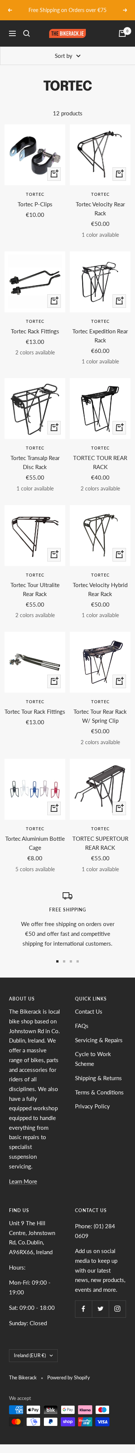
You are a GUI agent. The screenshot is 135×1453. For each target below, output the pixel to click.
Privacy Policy (92, 1106)
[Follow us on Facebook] (83, 1308)
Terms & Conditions (99, 1092)
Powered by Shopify (68, 1377)
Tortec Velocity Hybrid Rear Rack (100, 589)
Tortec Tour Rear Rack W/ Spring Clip (100, 716)
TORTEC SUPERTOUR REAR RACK (100, 843)
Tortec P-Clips (35, 204)
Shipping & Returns (98, 1078)
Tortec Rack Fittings (35, 331)
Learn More (23, 1181)
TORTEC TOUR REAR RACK (100, 462)
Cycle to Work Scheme (93, 1058)
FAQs (81, 1025)
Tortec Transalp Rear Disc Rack (35, 462)
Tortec (35, 194)
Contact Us (88, 1011)
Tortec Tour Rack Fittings (34, 711)
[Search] (26, 33)
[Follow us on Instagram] (117, 1308)
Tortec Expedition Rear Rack (100, 336)
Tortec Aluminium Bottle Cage (35, 843)
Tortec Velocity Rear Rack (100, 208)
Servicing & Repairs (99, 1040)
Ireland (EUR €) (30, 1355)
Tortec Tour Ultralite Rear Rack (35, 589)
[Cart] (122, 33)
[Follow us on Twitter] (100, 1308)
